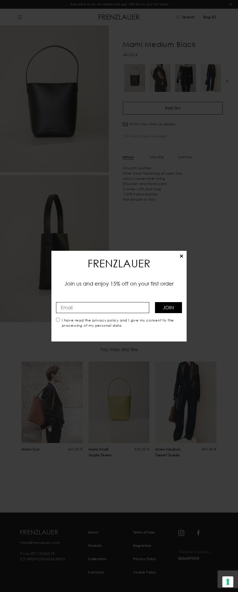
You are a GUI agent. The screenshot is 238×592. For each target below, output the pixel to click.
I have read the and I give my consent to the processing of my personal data (118, 323)
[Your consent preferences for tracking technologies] (227, 581)
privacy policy (105, 320)
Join (168, 307)
